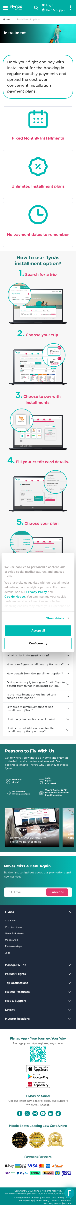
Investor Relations (17, 1018)
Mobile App (11, 940)
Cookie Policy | (42, 1200)
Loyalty (10, 1009)
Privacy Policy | (27, 1200)
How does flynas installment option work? (35, 664)
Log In (49, 5)
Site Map (67, 1203)
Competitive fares (29, 829)
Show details (55, 618)
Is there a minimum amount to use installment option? (30, 708)
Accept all (38, 630)
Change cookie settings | (27, 1197)
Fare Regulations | (53, 1203)
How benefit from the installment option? (35, 673)
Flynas (9, 912)
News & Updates (14, 933)
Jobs (7, 952)
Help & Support (56, 10)
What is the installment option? (28, 655)
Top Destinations (16, 983)
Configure (36, 643)
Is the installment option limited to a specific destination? (31, 696)
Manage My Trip (15, 965)
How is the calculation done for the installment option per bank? (30, 730)
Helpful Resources (17, 992)
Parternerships (13, 946)
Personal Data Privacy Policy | (56, 1197)
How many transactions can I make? (31, 719)
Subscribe (57, 892)
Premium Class (13, 927)
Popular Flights (15, 974)
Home (6, 19)
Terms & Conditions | (61, 1200)
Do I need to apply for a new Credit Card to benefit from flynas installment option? (36, 684)
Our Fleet (10, 920)
